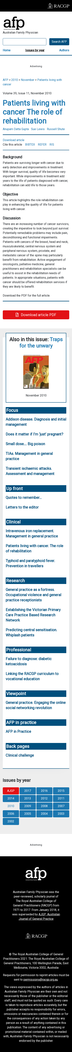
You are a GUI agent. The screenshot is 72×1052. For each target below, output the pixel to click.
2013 (27, 798)
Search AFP (59, 41)
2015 (61, 791)
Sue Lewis (38, 129)
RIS (51, 144)
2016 (44, 791)
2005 (27, 813)
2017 (27, 791)
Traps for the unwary (41, 342)
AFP (5, 80)
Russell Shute (56, 129)
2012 (44, 798)
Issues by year (34, 50)
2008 (44, 806)
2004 (44, 813)
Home (7, 50)
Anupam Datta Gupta (16, 129)
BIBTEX (30, 144)
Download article (13, 140)
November (27, 80)
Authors (64, 50)
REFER (42, 144)
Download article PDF (38, 315)
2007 (61, 806)
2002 (11, 821)
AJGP (11, 791)
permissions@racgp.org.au (40, 979)
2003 (61, 813)
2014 (11, 798)
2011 (61, 798)
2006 (11, 813)
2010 (14, 80)
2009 (27, 806)
